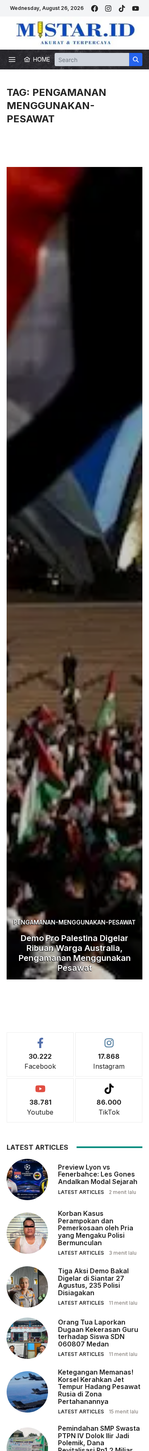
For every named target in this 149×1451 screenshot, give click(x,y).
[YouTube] (135, 8)
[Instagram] (108, 8)
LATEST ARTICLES (81, 1192)
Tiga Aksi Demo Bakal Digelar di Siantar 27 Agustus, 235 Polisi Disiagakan (93, 1282)
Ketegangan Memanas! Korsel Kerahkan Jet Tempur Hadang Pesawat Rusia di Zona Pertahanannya (99, 1386)
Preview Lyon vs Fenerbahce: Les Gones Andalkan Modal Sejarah (97, 1174)
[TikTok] (121, 8)
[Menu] (12, 59)
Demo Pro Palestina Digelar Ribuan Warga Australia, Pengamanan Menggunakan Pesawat (75, 953)
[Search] (135, 59)
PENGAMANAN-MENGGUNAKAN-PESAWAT (75, 922)
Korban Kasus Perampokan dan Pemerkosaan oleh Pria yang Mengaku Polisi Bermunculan (95, 1227)
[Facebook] (94, 8)
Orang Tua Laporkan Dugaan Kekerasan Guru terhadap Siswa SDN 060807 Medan (98, 1333)
